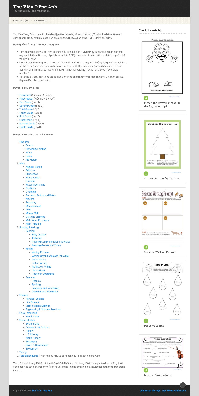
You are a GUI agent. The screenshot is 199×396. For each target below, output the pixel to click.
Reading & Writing (29, 227)
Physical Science (35, 298)
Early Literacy (39, 234)
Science (23, 295)
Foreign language (28, 355)
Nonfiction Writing (41, 266)
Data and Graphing (35, 216)
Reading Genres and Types (46, 245)
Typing (23, 352)
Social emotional (28, 313)
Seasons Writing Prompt (160, 252)
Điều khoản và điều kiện (174, 390)
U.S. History (32, 334)
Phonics (36, 280)
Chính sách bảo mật (150, 390)
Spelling (36, 284)
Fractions (31, 188)
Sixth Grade (25, 120)
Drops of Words (154, 325)
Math (22, 163)
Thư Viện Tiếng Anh (35, 7)
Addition (30, 170)
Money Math (32, 213)
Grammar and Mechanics (45, 291)
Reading (30, 231)
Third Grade (25, 109)
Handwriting (38, 270)
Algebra (30, 198)
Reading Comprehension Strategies (51, 241)
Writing (29, 248)
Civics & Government (37, 345)
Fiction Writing (39, 263)
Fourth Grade (26, 112)
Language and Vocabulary (46, 288)
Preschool (25, 95)
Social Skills (32, 323)
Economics (32, 348)
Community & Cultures (38, 327)
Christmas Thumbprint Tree (161, 178)
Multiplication (33, 177)
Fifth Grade (25, 116)
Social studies (27, 320)
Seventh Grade (27, 123)
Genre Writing (39, 259)
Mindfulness (32, 316)
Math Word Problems (37, 220)
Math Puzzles (33, 223)
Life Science (32, 302)
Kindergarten (26, 98)
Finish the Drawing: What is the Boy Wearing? (162, 104)
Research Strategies (43, 273)
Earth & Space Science (38, 305)
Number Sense (34, 166)
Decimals (31, 191)
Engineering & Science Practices (43, 309)
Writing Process (40, 252)
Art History (31, 159)
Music (29, 152)
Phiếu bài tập (20, 21)
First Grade (25, 102)
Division (30, 181)
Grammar (30, 277)
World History (33, 337)
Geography (31, 341)
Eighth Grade (26, 127)
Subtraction (32, 174)
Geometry (31, 202)
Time (28, 209)
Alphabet (37, 238)
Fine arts (24, 141)
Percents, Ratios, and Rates (41, 195)
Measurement (33, 206)
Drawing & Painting (36, 149)
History (30, 330)
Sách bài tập (41, 21)
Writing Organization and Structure (50, 255)
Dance (29, 156)
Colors (29, 145)
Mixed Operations (35, 184)
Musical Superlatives (157, 375)
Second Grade (27, 105)
